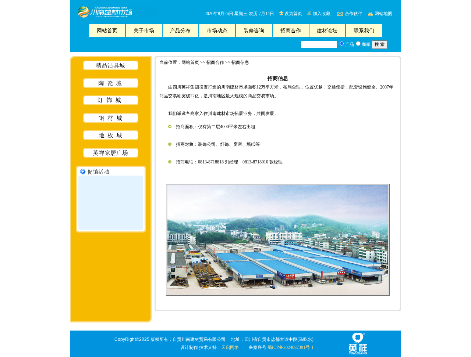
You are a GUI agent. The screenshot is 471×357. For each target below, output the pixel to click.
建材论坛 (327, 30)
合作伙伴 (353, 13)
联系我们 (364, 30)
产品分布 (180, 30)
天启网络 (230, 347)
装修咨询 (254, 30)
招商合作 (290, 30)
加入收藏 (321, 13)
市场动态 (217, 30)
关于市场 (144, 30)
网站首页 (107, 30)
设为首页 (293, 13)
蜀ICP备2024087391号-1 (291, 347)
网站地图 (383, 13)
